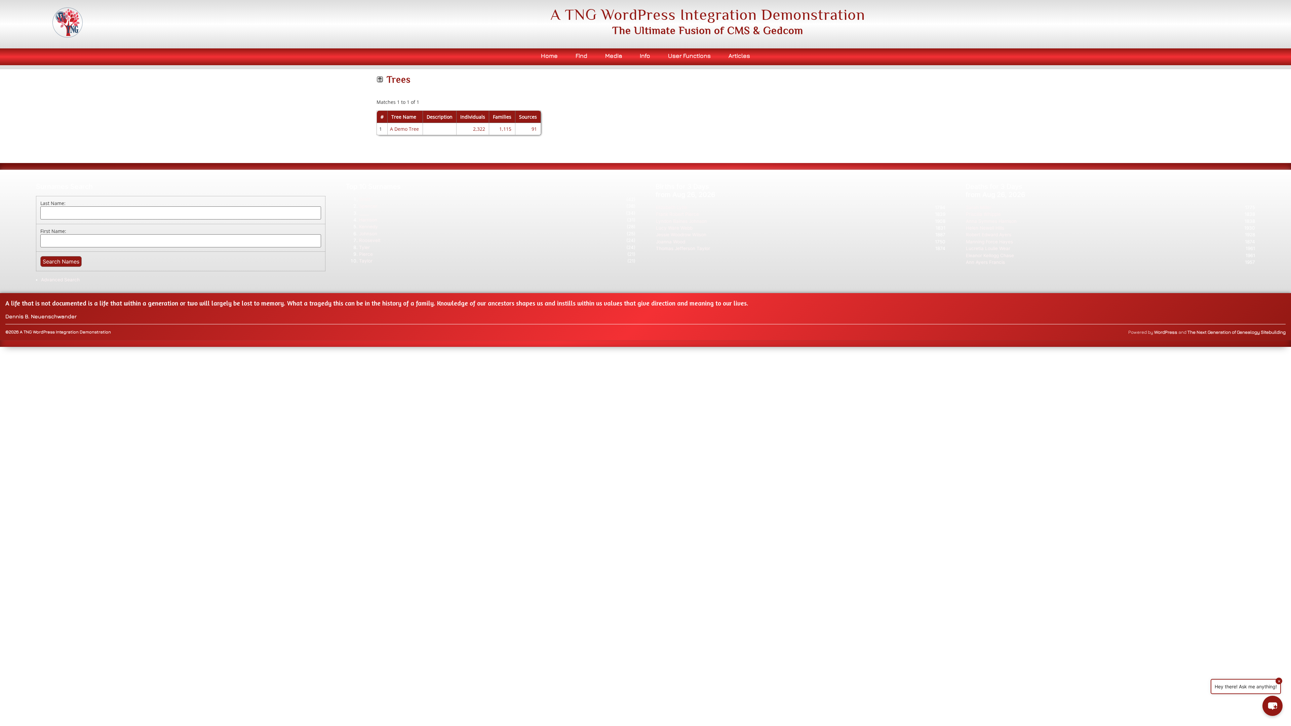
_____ (364, 213)
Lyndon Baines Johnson (681, 221)
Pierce (366, 254)
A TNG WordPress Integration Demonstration (707, 14)
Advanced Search (60, 279)
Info (645, 55)
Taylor (366, 261)
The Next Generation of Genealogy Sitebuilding (1236, 332)
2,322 (479, 129)
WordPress (1165, 332)
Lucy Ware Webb (674, 228)
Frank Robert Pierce (677, 214)
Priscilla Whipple (983, 214)
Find (581, 55)
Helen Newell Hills (985, 228)
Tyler (364, 247)
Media (613, 55)
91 (534, 129)
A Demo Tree (404, 129)
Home (549, 55)
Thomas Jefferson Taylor (683, 248)
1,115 (505, 129)
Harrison (368, 220)
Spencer (368, 206)
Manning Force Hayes (989, 241)
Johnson (368, 233)
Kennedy (368, 226)
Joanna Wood (670, 241)
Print (907, 75)
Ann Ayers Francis (985, 262)
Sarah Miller (978, 207)
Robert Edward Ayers (988, 234)
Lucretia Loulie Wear (988, 248)
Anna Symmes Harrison (991, 221)
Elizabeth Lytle (671, 207)
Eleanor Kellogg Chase (990, 255)
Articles (739, 55)
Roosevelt (370, 240)
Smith (365, 199)
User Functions (689, 55)
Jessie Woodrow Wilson (681, 234)
